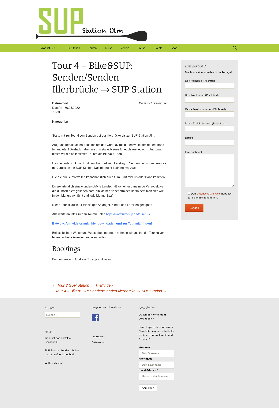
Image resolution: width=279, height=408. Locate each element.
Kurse (108, 48)
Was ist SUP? (49, 48)
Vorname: (145, 347)
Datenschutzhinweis (209, 193)
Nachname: (146, 358)
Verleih (125, 48)
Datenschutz (99, 342)
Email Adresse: (148, 370)
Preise (141, 48)
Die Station (73, 48)
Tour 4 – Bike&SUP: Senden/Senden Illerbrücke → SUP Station (111, 291)
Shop (174, 48)
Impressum (98, 336)
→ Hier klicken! (54, 363)
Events (158, 48)
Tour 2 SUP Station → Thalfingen (82, 285)
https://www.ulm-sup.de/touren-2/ (128, 214)
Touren (92, 48)
